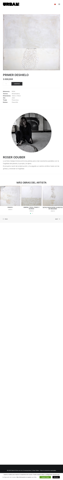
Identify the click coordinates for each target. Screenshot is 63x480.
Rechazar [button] (56, 477)
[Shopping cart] (54, 4)
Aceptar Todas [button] (45, 477)
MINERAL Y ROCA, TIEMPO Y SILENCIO (31, 208)
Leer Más (34, 477)
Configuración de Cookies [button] (9, 477)
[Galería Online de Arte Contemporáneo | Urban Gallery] (13, 4)
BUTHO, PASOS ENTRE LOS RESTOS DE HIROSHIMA (53, 208)
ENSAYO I (10, 207)
